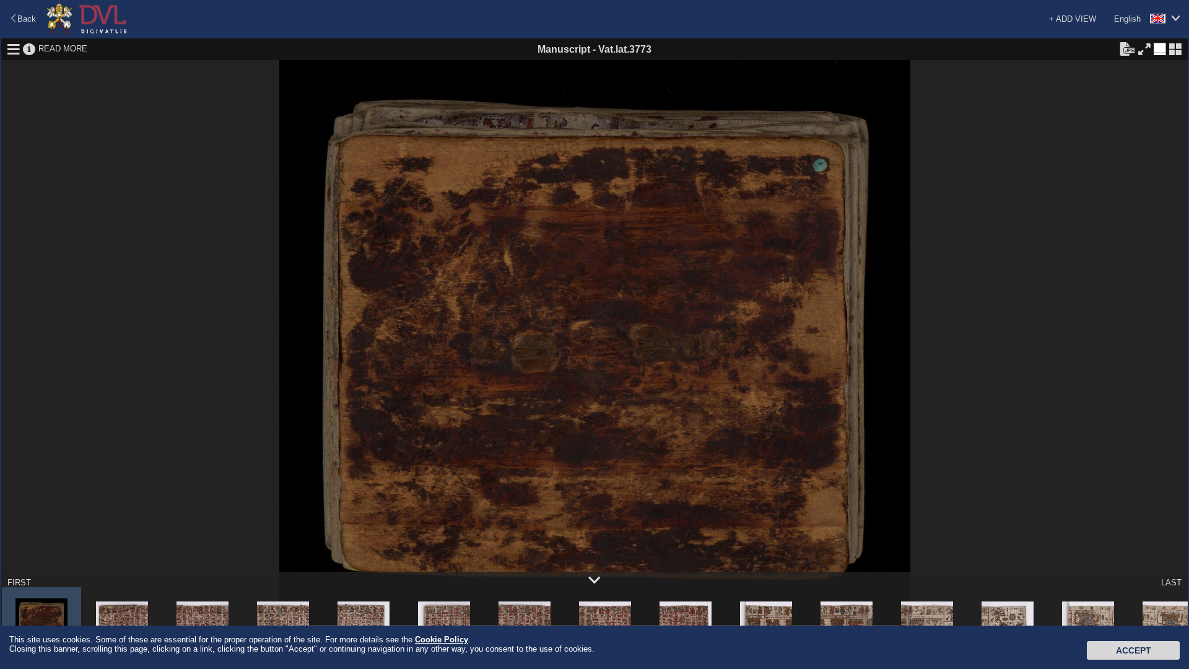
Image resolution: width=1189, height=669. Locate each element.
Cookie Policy (441, 639)
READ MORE (62, 48)
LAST (1171, 582)
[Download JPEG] (1127, 48)
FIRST (19, 582)
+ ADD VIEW (1072, 19)
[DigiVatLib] (86, 31)
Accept (1133, 650)
